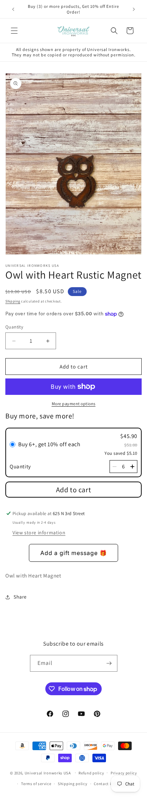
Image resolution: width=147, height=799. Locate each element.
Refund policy (91, 772)
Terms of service (36, 783)
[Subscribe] (109, 663)
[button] (14, 31)
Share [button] (20, 597)
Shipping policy (72, 783)
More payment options (74, 403)
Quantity (14, 327)
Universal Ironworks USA (48, 772)
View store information (38, 532)
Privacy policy (124, 772)
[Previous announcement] (13, 9)
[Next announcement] (134, 9)
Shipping (12, 301)
